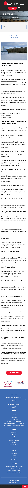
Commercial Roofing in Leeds (14, 470)
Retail (14, 438)
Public (14, 446)
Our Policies (14, 455)
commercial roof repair (13, 332)
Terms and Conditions (14, 480)
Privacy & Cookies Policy (14, 482)
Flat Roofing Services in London (14, 472)
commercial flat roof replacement (13, 330)
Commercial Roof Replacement (14, 421)
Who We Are (14, 453)
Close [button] (25, 486)
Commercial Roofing (14, 432)
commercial (4, 180)
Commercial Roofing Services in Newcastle (14, 466)
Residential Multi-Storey (14, 440)
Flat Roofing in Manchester (14, 468)
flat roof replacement (13, 357)
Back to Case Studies (14, 372)
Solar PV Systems (14, 419)
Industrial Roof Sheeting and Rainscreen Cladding (14, 423)
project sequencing (18, 100)
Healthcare (14, 434)
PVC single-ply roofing (6, 175)
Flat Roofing (14, 417)
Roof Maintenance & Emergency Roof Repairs (14, 425)
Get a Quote (12, 8)
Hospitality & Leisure (14, 444)
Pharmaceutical (14, 436)
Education (14, 442)
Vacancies (14, 457)
